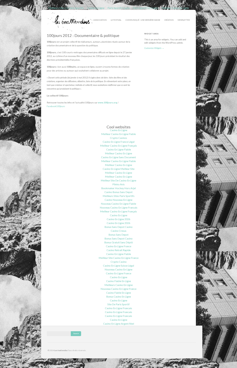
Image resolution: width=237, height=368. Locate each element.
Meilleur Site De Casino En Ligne (118, 180)
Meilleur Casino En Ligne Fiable (118, 133)
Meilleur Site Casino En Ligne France (118, 257)
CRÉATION (169, 19)
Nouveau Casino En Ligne (118, 269)
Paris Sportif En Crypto (145, 7)
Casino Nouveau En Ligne (118, 199)
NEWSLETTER (184, 20)
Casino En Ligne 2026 (118, 219)
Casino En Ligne (95, 7)
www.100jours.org (107, 102)
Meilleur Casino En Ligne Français (118, 145)
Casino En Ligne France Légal (118, 141)
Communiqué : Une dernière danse (142, 20)
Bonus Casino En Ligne (118, 296)
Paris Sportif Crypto (119, 7)
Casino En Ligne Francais (118, 308)
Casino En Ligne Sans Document (118, 157)
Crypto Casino (119, 261)
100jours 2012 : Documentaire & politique (83, 35)
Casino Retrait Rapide (119, 250)
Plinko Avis (118, 184)
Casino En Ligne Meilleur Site (118, 168)
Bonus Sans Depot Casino (118, 226)
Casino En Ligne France (118, 246)
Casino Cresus (118, 230)
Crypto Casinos (118, 137)
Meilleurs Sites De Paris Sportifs (66, 7)
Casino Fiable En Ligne (118, 281)
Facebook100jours (56, 106)
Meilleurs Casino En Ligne (118, 284)
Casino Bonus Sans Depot (118, 192)
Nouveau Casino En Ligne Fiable (118, 203)
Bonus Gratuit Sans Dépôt (118, 242)
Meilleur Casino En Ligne (175, 7)
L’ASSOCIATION (100, 19)
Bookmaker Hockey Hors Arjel (118, 188)
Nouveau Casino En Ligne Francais (118, 207)
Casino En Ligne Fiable (118, 149)
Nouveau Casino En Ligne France (118, 288)
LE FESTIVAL (116, 19)
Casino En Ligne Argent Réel (118, 323)
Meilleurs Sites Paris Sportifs (118, 195)
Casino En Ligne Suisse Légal (118, 265)
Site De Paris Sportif (118, 304)
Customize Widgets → (154, 48)
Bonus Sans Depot (118, 234)
